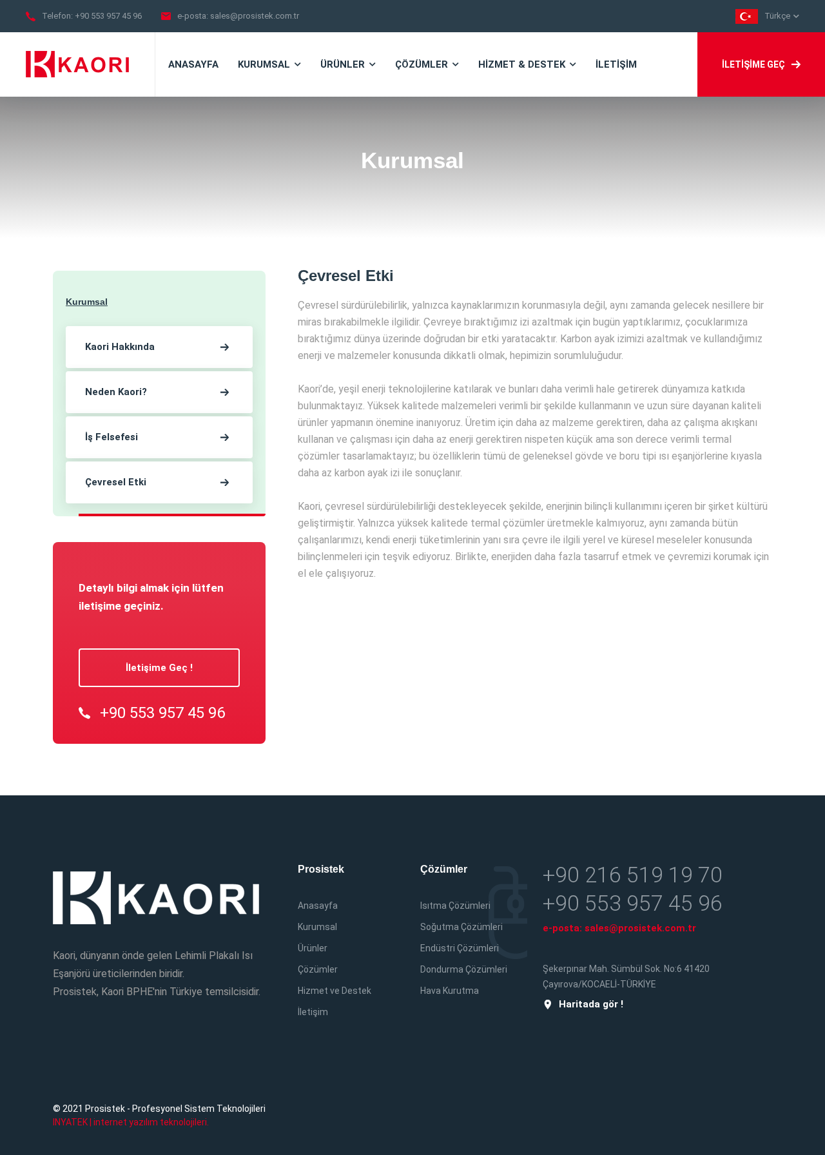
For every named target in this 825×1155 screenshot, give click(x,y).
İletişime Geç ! (159, 668)
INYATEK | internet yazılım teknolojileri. (131, 1122)
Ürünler (312, 948)
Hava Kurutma (449, 990)
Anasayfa (318, 905)
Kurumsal (317, 927)
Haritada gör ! (591, 1004)
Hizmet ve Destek (334, 990)
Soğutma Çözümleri (461, 927)
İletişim (313, 1012)
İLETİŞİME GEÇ (753, 64)
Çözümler (318, 969)
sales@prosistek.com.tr (254, 16)
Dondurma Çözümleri (463, 969)
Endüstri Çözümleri (459, 948)
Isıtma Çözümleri (455, 905)
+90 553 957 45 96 (108, 16)
